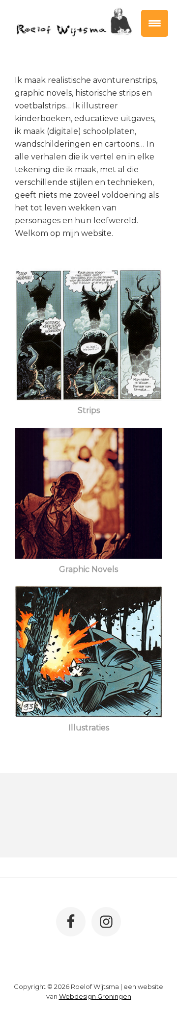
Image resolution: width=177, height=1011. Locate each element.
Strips (89, 410)
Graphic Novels (88, 569)
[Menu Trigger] (154, 23)
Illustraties (88, 727)
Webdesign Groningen (95, 996)
